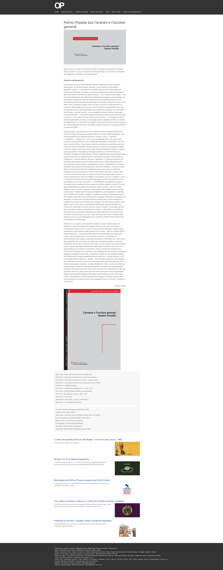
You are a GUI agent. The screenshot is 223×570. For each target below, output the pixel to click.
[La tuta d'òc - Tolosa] (83, 552)
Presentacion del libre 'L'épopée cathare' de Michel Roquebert (83, 520)
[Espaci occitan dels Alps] (118, 552)
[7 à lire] (162, 559)
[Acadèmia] (101, 559)
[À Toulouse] (65, 563)
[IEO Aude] (64, 561)
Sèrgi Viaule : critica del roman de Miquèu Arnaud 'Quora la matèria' (77, 415)
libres (107, 12)
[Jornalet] (66, 548)
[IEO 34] (113, 559)
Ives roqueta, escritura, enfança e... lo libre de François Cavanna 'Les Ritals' (89, 501)
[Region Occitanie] (75, 563)
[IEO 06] (119, 559)
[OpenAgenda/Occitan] (82, 561)
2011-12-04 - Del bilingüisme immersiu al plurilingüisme (73, 391)
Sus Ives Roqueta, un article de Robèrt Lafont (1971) (72, 418)
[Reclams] (73, 553)
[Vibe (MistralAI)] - (90, 564)
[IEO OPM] (71, 561)
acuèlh (57, 12)
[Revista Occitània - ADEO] (103, 553)
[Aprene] (140, 559)
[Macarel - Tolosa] (150, 552)
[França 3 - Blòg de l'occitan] (78, 548)
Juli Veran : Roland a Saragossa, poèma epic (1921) (72, 409)
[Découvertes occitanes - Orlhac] (100, 552)
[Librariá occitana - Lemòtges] (135, 552)
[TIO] (61, 559)
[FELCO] (74, 559)
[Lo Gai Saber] (65, 553)
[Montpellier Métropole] (88, 563)
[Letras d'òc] (87, 550)
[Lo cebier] (70, 555)
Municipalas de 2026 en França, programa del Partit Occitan (82, 480)
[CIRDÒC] (86, 559)
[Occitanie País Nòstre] (91, 555)
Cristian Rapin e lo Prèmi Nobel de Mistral (69, 423)
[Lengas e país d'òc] (89, 553)
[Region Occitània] (140, 555)
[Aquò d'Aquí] (91, 548)
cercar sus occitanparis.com (132, 12)
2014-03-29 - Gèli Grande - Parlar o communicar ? (72, 399)
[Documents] (77, 557)
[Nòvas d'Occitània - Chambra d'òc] (106, 548)
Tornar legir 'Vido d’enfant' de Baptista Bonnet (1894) (73, 429)
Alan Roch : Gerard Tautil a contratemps (68, 426)
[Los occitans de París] (65, 557)
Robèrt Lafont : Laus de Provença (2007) (69, 420)
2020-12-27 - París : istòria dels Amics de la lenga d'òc (73, 374)
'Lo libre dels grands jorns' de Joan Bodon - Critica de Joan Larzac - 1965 (88, 439)
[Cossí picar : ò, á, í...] (88, 557)
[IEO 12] (146, 559)
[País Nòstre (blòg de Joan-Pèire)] (124, 555)
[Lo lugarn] (63, 555)
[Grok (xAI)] (99, 564)
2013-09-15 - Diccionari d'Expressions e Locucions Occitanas (75, 377)
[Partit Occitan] (79, 555)
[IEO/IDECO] (79, 550)
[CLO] (130, 559)
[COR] (80, 559)
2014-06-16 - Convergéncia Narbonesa (68, 402)
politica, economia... (97, 12)
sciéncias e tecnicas (81, 12)
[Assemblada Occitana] (153, 555)
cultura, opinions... (67, 12)
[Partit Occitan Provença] (106, 555)
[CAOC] (108, 559)
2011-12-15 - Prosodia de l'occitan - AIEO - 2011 (71, 394)
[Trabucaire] (63, 550)
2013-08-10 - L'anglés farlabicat (66, 385)
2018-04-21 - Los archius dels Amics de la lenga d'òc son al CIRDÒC (78, 383)
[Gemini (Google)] (66, 564)
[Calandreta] (67, 559)
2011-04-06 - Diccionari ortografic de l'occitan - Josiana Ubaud (76, 380)
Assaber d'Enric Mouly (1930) (65, 412)
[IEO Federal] (93, 561)
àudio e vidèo (116, 12)
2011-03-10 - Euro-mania (63, 397)
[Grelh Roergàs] (154, 559)
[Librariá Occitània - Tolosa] (68, 552)
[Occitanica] (93, 559)
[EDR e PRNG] (97, 550)
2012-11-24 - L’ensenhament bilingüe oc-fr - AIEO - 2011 (73, 388)
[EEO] (135, 559)
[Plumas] (114, 553)
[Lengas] (79, 553)
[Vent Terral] (71, 550)
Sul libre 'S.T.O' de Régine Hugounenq (71, 459)
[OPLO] (125, 559)
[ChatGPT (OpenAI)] (78, 564)
